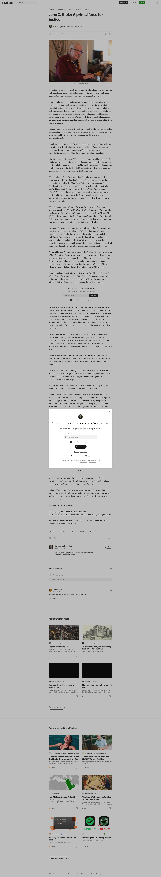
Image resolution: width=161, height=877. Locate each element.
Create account (80, 447)
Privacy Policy (97, 460)
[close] (109, 411)
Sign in (88, 456)
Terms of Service (88, 460)
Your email (67, 433)
